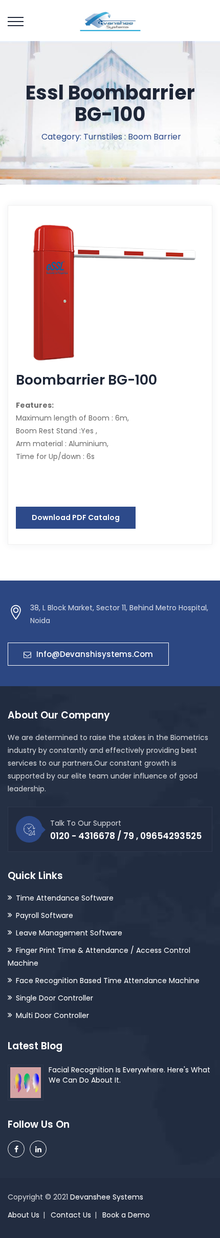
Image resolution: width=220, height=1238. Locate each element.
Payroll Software (44, 915)
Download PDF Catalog (76, 517)
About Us (23, 1215)
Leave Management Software (69, 933)
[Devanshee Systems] (110, 20)
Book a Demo (126, 1215)
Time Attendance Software (65, 898)
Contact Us (71, 1215)
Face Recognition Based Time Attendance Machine (108, 980)
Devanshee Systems (106, 1197)
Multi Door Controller (52, 1015)
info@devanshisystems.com (94, 654)
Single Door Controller (54, 998)
